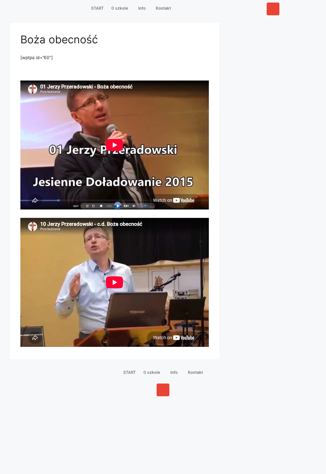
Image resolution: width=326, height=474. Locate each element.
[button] (120, 8)
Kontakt (163, 8)
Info (142, 8)
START (97, 8)
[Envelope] (273, 9)
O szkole (119, 8)
